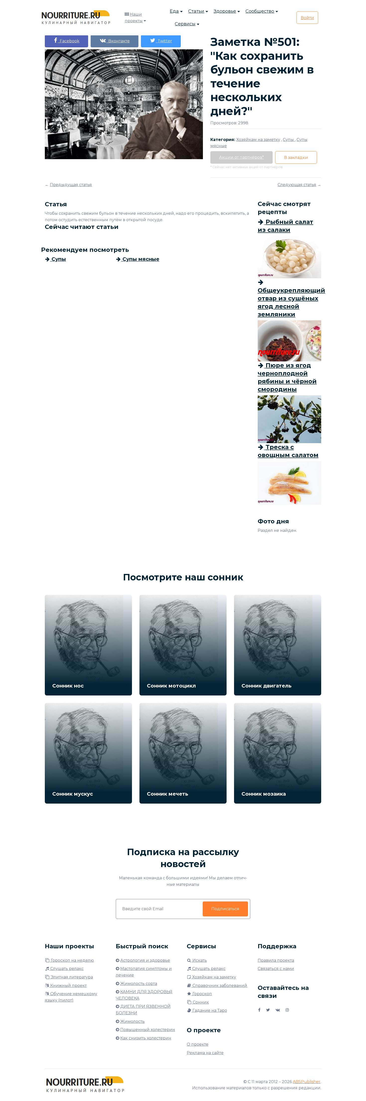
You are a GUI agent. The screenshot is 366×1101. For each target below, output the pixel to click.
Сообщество (259, 11)
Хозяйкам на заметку (213, 977)
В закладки (296, 157)
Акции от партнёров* (241, 157)
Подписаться (225, 908)
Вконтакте (118, 41)
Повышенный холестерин (147, 1029)
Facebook (68, 41)
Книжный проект (68, 985)
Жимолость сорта (138, 983)
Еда (174, 11)
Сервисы (185, 24)
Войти (307, 17)
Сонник (200, 1002)
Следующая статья (297, 184)
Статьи (196, 11)
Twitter (164, 41)
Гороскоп (201, 993)
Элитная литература (71, 977)
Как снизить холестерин (145, 1038)
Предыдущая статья (71, 184)
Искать (199, 960)
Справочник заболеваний (219, 985)
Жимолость (132, 1021)
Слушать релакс (66, 968)
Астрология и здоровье (145, 960)
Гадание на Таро (209, 1010)
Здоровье (225, 11)
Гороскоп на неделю (72, 960)
